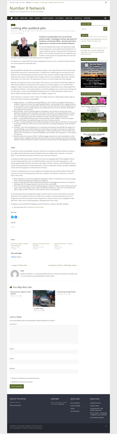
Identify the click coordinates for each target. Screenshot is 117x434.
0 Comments (32, 31)
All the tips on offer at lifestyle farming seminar (19, 244)
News (31, 18)
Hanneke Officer (56, 31)
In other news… (39, 309)
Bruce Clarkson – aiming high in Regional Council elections (47, 2)
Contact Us (78, 18)
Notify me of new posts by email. (22, 382)
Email (12, 359)
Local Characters (75, 403)
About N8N (23, 18)
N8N (26, 31)
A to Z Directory (74, 411)
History (37, 18)
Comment (13, 324)
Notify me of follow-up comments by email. (25, 378)
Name (12, 349)
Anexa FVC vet (41, 31)
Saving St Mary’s (94, 406)
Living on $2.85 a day (18, 265)
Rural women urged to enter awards (21, 293)
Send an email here (15, 405)
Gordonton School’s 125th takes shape (63, 265)
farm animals (49, 31)
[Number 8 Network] (12, 18)
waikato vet (20, 33)
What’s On (69, 18)
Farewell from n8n (95, 403)
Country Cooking (47, 18)
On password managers (97, 417)
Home (16, 18)
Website (12, 368)
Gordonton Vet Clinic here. (35, 207)
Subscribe (87, 18)
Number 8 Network (27, 8)
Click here (61, 404)
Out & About (60, 18)
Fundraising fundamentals (66, 292)
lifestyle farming (65, 31)
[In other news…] (44, 291)
